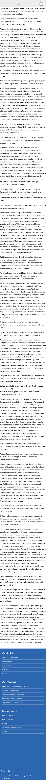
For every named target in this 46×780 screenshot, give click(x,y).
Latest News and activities (11, 727)
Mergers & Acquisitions (10, 690)
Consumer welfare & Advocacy (13, 694)
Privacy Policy (6, 771)
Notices (5, 670)
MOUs (4, 674)
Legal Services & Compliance (12, 703)
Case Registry (7, 662)
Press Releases (7, 719)
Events (4, 723)
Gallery (4, 731)
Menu (19, 4)
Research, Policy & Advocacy (12, 698)
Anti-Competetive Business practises (15, 686)
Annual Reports (7, 715)
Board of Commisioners (10, 658)
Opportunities (7, 666)
